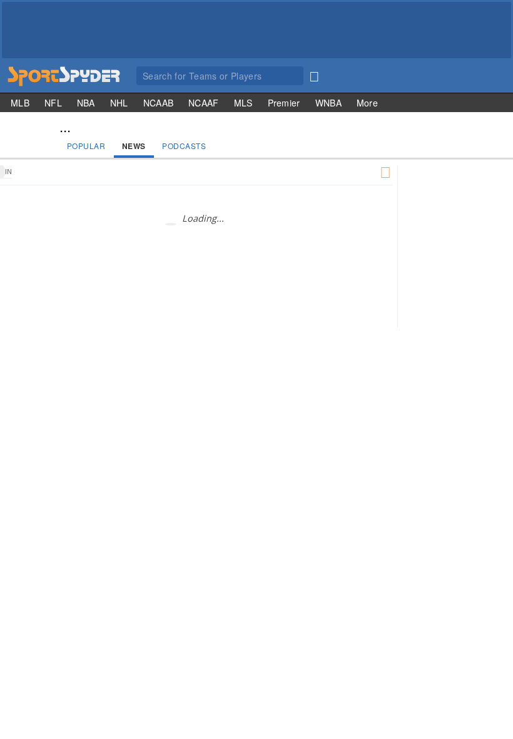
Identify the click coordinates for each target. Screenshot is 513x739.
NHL (119, 102)
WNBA (328, 102)
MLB (20, 102)
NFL (53, 102)
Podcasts (184, 145)
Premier (284, 102)
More (367, 102)
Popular (86, 145)
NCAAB (158, 102)
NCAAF (203, 102)
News (134, 146)
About (485, 386)
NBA (86, 102)
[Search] (314, 74)
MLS (243, 102)
